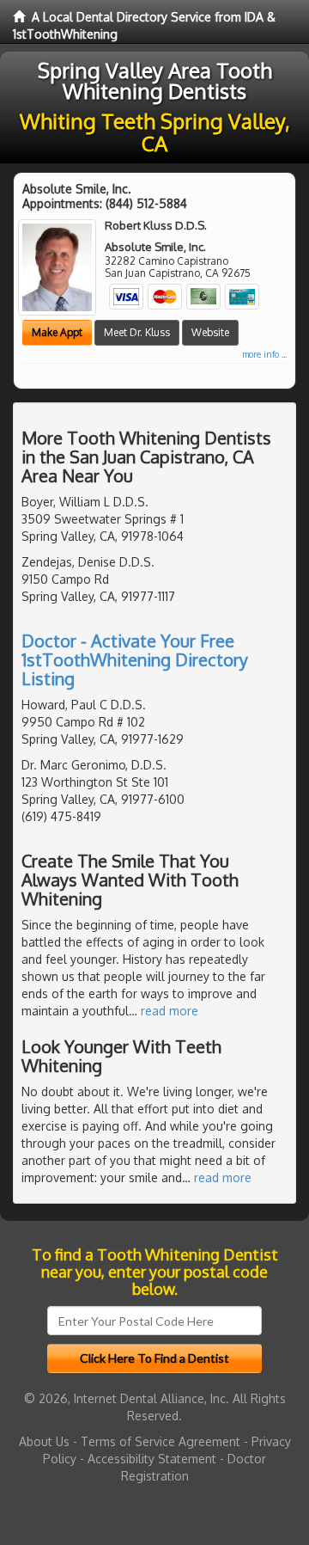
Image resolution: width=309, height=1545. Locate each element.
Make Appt (57, 332)
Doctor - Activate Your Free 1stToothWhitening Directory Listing (134, 659)
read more (169, 1010)
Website (210, 332)
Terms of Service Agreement (160, 1441)
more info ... (264, 354)
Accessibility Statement (152, 1458)
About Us (44, 1441)
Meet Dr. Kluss (137, 332)
